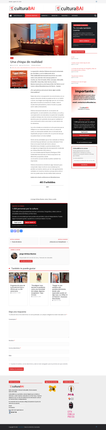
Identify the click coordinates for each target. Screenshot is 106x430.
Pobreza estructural (40, 67)
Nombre (12, 340)
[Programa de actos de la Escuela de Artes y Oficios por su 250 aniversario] (18, 277)
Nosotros (65, 15)
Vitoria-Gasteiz (48, 67)
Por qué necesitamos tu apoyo (84, 142)
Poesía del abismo (17, 242)
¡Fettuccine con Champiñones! (58, 242)
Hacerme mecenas (84, 135)
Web (10, 355)
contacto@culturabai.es (18, 405)
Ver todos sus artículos (26, 261)
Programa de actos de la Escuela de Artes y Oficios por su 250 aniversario (17, 288)
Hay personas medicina (77, 76)
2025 (13, 67)
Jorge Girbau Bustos (25, 65)
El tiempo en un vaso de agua (78, 81)
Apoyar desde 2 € (30, 222)
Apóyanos (75, 15)
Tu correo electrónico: (78, 158)
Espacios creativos (31, 15)
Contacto (17, 407)
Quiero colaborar (84, 41)
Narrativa (44, 15)
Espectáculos (18, 15)
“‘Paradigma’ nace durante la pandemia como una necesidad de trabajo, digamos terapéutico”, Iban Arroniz (38, 290)
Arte (12, 58)
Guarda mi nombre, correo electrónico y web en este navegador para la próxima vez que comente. (39, 364)
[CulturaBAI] (10, 15)
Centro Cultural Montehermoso (23, 67)
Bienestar (54, 15)
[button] (23, 16)
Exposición (33, 67)
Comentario (13, 319)
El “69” (73, 57)
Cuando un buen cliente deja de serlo (80, 63)
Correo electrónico (15, 348)
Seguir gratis (17, 222)
